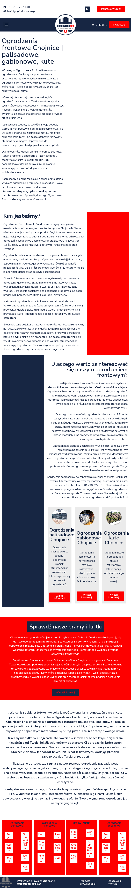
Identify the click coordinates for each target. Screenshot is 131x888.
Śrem (25, 857)
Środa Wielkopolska (25, 841)
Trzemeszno (73, 834)
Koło (41, 834)
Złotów (89, 833)
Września (9, 847)
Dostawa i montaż (114, 882)
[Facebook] (87, 9)
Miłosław (41, 858)
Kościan (25, 868)
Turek (9, 859)
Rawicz (57, 836)
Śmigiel (8, 836)
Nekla (57, 859)
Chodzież (41, 845)
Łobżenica (57, 847)
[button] (6, 25)
